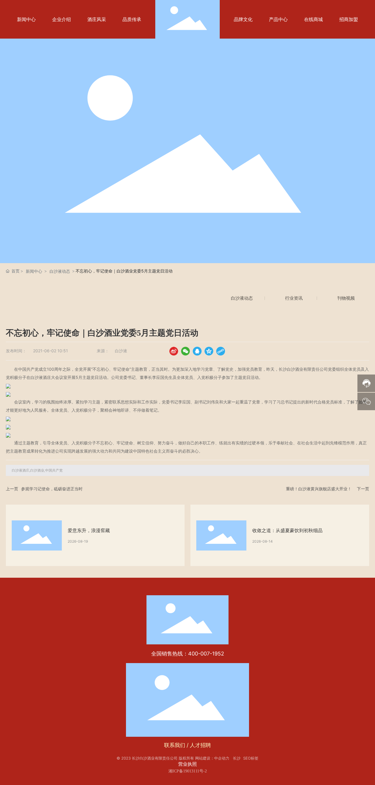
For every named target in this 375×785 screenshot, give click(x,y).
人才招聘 (200, 745)
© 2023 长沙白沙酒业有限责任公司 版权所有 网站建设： (165, 758)
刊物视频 (346, 298)
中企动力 (221, 758)
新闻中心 (34, 271)
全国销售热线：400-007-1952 (187, 654)
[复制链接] (220, 351)
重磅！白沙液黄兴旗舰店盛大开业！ (319, 488)
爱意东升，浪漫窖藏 (89, 530)
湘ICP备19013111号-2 (187, 771)
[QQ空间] (208, 351)
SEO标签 (250, 758)
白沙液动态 (60, 271)
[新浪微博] (173, 351)
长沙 (237, 758)
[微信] (185, 351)
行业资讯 (294, 298)
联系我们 (174, 745)
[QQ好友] (197, 351)
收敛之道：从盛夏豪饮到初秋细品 (287, 530)
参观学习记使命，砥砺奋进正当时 (52, 488)
